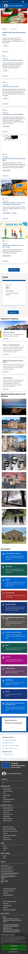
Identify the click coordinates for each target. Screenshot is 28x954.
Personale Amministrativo (9, 799)
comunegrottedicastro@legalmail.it (11, 873)
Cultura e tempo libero (8, 810)
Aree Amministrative (7, 791)
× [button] (26, 934)
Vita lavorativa (6, 812)
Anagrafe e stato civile (8, 808)
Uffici (4, 793)
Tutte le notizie (13, 270)
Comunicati (5, 848)
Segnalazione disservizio (8, 891)
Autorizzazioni (6, 837)
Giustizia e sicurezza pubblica (9, 829)
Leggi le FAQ (5, 893)
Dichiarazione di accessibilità (9, 909)
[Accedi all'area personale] (23, 1)
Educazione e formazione (8, 827)
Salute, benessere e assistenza (10, 835)
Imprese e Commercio (8, 814)
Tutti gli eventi (12, 312)
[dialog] (14, 943)
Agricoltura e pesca (7, 839)
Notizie (4, 846)
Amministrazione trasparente (9, 901)
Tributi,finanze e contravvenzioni (10, 831)
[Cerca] (25, 6)
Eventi (4, 858)
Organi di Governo (7, 789)
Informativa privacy (7, 905)
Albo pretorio (6, 903)
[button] (14, 951)
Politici (4, 797)
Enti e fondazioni (6, 795)
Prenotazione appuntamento (9, 888)
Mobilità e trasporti (7, 820)
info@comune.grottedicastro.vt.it (8, 876)
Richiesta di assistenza (8, 895)
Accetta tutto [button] (14, 946)
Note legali (5, 907)
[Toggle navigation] (2, 5)
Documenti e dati (7, 801)
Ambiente (5, 833)
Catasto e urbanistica (7, 818)
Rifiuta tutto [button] (14, 949)
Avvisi (6, 29)
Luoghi (4, 856)
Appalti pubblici (6, 816)
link (1, 943)
